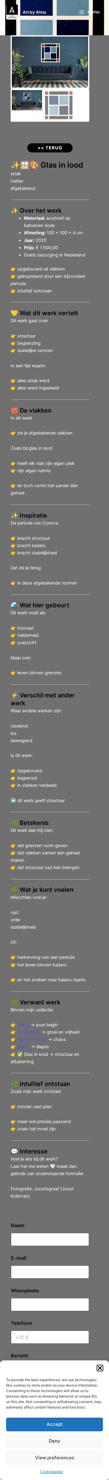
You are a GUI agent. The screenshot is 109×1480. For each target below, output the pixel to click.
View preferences (54, 1458)
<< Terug (50, 148)
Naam (19, 1225)
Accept (55, 1424)
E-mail (20, 1258)
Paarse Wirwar (32, 1039)
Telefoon (21, 1323)
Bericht (19, 1356)
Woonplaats (27, 1290)
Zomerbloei (28, 1032)
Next (79, 62)
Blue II (23, 1046)
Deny (54, 1441)
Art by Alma (34, 12)
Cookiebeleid (51, 1471)
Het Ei (23, 1025)
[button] (100, 1368)
